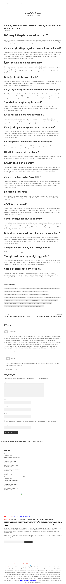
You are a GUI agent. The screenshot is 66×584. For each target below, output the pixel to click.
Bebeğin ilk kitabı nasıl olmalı (40, 291)
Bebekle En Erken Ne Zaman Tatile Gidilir (17, 316)
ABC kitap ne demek (27, 291)
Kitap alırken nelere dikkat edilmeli (27, 303)
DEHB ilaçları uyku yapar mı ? (10, 461)
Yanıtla (13, 352)
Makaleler (11, 284)
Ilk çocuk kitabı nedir (35, 300)
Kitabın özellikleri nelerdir (11, 303)
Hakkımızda (29, 4)
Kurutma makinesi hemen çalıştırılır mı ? (13, 469)
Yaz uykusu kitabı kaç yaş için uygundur (14, 306)
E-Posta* (6, 406)
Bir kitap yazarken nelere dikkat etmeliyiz (39, 294)
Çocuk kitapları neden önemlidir (52, 297)
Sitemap (40, 441)
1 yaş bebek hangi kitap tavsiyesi (27, 288)
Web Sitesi (6, 413)
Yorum (5, 382)
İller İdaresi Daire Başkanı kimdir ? (11, 457)
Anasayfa (6, 4)
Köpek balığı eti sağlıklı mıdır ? (11, 465)
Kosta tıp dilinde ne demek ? (10, 473)
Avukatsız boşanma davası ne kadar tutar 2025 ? (15, 476)
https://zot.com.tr (21, 441)
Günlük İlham (33, 13)
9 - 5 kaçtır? (7, 425)
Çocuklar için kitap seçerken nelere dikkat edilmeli (16, 300)
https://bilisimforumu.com (8, 441)
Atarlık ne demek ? (8, 453)
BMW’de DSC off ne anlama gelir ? (11, 488)
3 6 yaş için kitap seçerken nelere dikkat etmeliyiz (48, 288)
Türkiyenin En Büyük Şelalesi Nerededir (49, 316)
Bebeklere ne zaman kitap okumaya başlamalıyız (16, 294)
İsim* (5, 399)
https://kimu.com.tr (32, 441)
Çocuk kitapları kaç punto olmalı (35, 297)
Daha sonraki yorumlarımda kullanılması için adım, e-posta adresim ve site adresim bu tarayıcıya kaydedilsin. (31, 421)
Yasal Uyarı (21, 4)
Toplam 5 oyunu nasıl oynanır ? (11, 480)
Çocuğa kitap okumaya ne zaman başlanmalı (15, 297)
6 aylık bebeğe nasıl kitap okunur (12, 291)
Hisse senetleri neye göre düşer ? (11, 484)
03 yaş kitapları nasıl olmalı (11, 288)
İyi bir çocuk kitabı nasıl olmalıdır (49, 300)
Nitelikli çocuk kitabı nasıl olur (44, 303)
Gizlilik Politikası (13, 4)
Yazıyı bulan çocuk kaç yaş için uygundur (34, 306)
